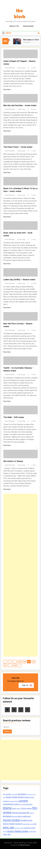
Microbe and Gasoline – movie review (19, 105)
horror (20, 816)
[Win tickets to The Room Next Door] (15, 42)
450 (33, 662)
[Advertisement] (20, 575)
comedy (23, 800)
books (21, 797)
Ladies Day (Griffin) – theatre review (19, 279)
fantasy (19, 808)
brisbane (27, 797)
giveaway (7, 816)
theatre (10, 831)
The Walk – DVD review (13, 417)
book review (11, 797)
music (12, 824)
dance (21, 804)
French (32, 813)
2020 (4, 794)
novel (31, 824)
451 (5, 665)
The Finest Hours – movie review (17, 147)
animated (14, 794)
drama (7, 808)
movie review (11, 820)
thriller (5, 834)
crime (16, 804)
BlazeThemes (25, 845)
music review (26, 824)
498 (14, 665)
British (32, 797)
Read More (7, 89)
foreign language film (21, 813)
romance (17, 828)
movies (23, 820)
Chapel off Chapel (13, 801)
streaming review (29, 828)
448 (24, 662)
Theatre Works (32, 831)
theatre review (21, 831)
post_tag (8, 827)
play (35, 824)
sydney (5, 831)
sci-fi (21, 828)
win (9, 834)
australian (22, 794)
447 (19, 662)
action (8, 794)
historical (14, 816)
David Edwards (10, 68)
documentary (27, 804)
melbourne (26, 816)
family (14, 808)
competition (8, 804)
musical (18, 824)
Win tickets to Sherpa (13, 461)
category (6, 801)
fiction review (26, 808)
